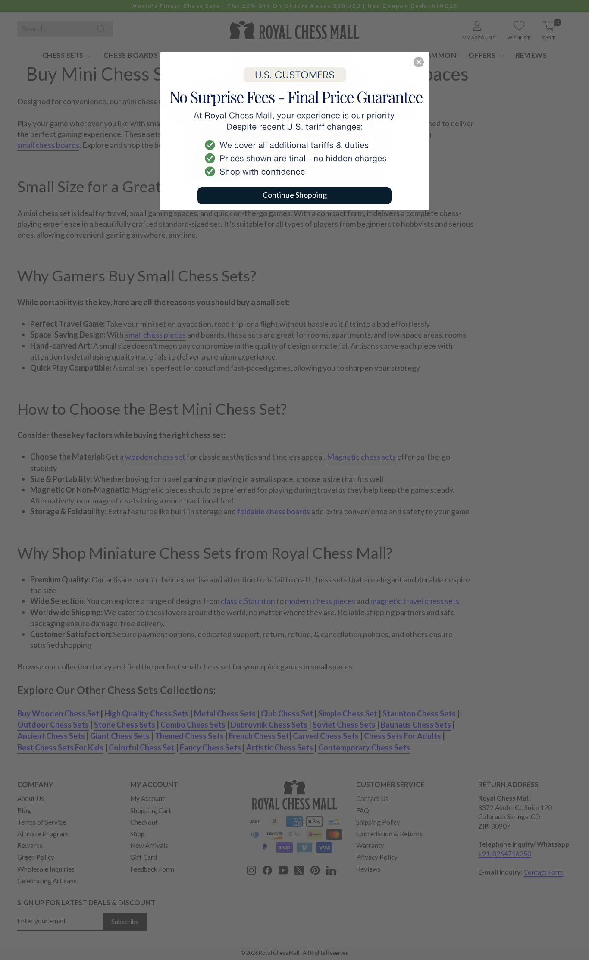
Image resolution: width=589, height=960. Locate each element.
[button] (419, 62)
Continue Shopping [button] (295, 195)
